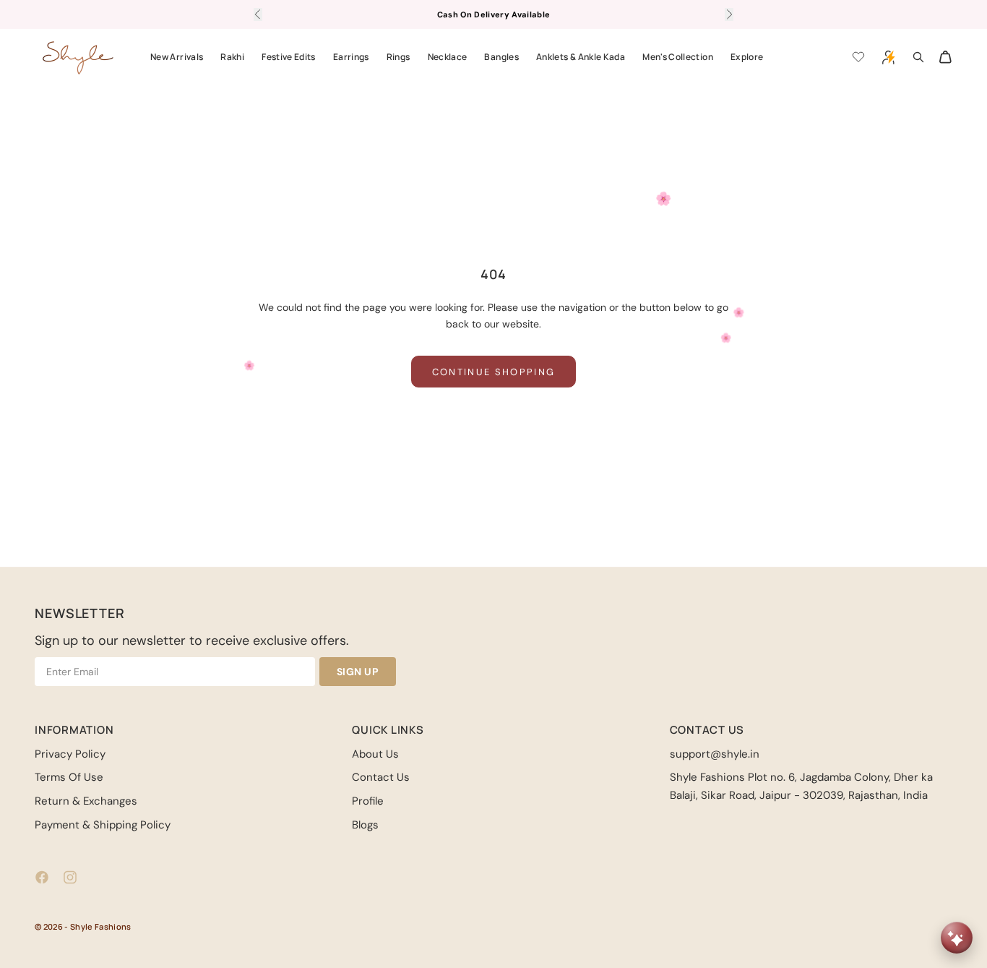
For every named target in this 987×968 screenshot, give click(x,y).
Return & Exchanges (86, 801)
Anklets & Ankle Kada (580, 57)
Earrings (351, 57)
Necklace (447, 57)
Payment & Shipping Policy (103, 825)
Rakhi (232, 57)
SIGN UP (358, 671)
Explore (747, 57)
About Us (375, 754)
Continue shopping (494, 372)
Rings (398, 57)
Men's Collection (677, 57)
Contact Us (381, 777)
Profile (368, 801)
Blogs (365, 825)
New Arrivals (176, 57)
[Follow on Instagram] (70, 877)
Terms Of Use (69, 777)
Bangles (501, 57)
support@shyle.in (714, 754)
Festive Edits (289, 57)
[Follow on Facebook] (42, 877)
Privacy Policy (70, 754)
